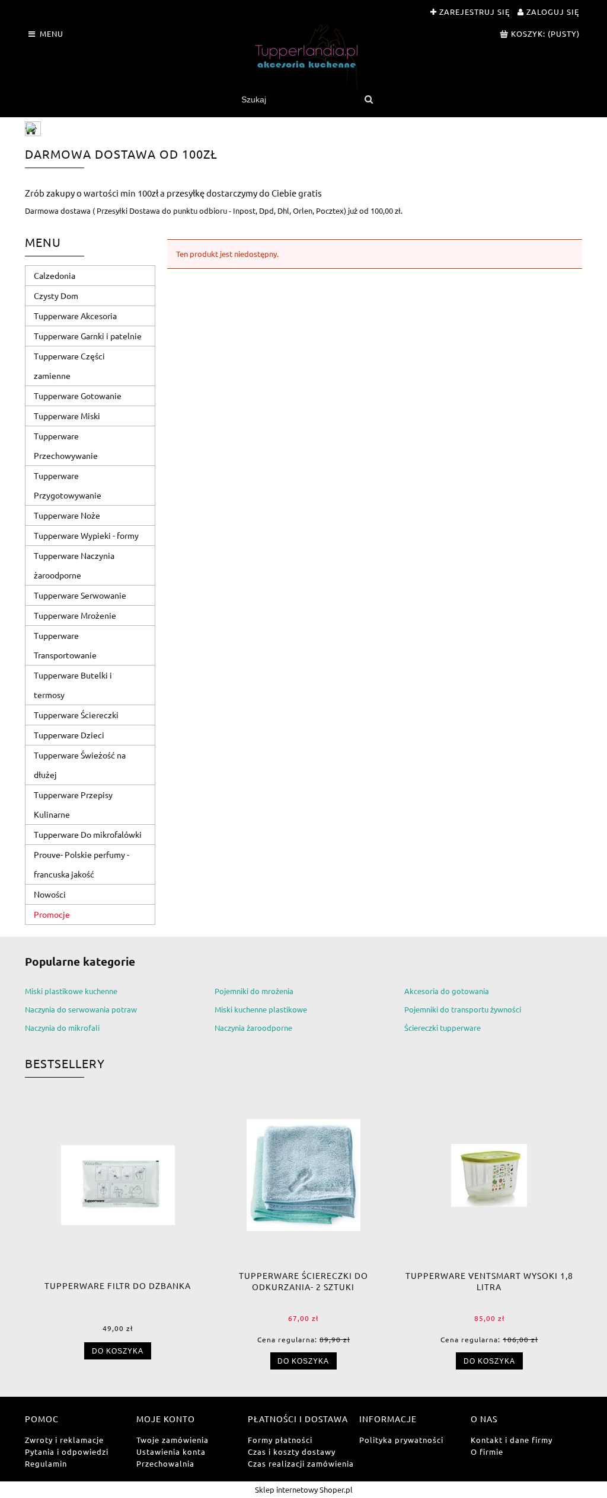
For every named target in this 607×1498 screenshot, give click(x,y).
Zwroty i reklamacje (64, 1440)
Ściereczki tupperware (442, 1028)
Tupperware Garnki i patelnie (88, 335)
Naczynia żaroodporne (253, 1028)
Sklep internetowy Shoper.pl (304, 1489)
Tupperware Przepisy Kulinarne (73, 804)
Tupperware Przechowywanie (66, 445)
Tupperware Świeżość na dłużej (80, 765)
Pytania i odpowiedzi (66, 1451)
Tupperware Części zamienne (69, 366)
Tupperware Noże (67, 515)
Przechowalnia (165, 1463)
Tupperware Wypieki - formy (86, 535)
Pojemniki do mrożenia (254, 991)
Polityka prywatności (401, 1440)
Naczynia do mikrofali (62, 1028)
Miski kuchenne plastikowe (261, 1009)
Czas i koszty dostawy (292, 1451)
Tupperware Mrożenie (75, 615)
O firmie (487, 1451)
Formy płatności (280, 1440)
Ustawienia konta (171, 1451)
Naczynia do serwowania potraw (81, 1009)
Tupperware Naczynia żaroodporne (74, 565)
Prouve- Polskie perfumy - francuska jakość (81, 864)
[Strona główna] (303, 56)
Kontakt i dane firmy (511, 1440)
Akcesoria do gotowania (446, 991)
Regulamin (46, 1463)
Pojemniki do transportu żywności (462, 1009)
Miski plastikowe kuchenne (71, 991)
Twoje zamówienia (172, 1440)
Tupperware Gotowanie (78, 395)
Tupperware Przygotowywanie (67, 485)
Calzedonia (54, 275)
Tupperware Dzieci (69, 734)
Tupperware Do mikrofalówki (88, 834)
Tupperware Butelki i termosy (73, 685)
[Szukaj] (368, 99)
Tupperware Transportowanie (65, 645)
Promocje (52, 914)
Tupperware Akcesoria (75, 315)
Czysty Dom (56, 295)
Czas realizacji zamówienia (301, 1463)
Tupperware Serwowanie (80, 595)
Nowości (50, 894)
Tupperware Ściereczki (76, 714)
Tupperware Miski (67, 415)
